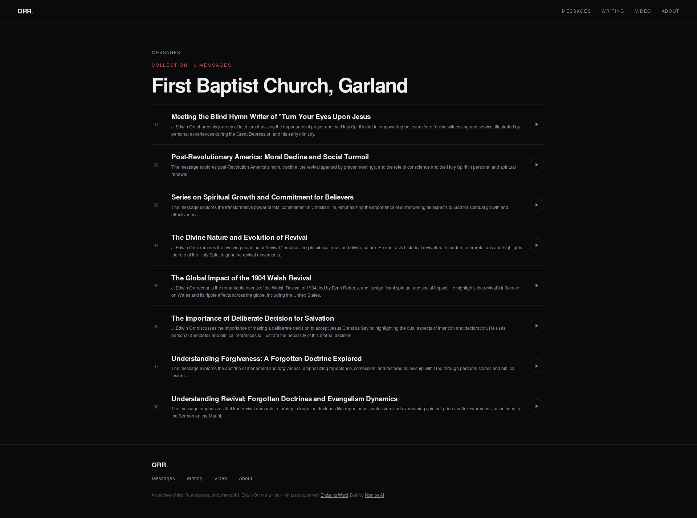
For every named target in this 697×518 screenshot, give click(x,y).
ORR (25, 11)
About (671, 11)
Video (643, 11)
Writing (613, 11)
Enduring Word (334, 495)
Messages (576, 11)
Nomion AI (374, 495)
